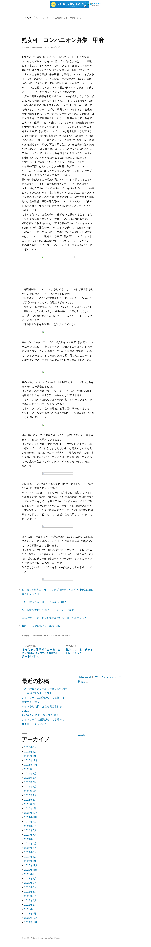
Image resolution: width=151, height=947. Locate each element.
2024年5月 (30, 843)
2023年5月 (30, 895)
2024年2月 (30, 856)
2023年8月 (30, 882)
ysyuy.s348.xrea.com (33, 47)
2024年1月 (30, 860)
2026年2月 (30, 751)
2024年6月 (30, 839)
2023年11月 (30, 869)
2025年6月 (30, 786)
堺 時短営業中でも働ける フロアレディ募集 (48, 609)
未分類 (67, 635)
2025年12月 (30, 760)
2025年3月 (30, 799)
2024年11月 (30, 817)
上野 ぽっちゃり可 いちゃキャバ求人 (44, 602)
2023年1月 (30, 913)
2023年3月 (30, 904)
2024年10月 (31, 821)
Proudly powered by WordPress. (46, 938)
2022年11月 (30, 922)
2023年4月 (30, 900)
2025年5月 (30, 790)
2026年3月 (30, 747)
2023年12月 (31, 865)
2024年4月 (30, 847)
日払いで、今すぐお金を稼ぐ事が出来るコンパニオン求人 (54, 617)
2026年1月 (30, 755)
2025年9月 (30, 773)
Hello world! (84, 677)
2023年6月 (30, 891)
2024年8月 (30, 830)
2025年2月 (30, 804)
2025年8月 (30, 777)
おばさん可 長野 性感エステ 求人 (40, 715)
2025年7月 (30, 782)
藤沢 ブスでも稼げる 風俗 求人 (41, 625)
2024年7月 (30, 834)
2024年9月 (30, 826)
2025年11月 (30, 764)
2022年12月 (30, 917)
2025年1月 (30, 808)
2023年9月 (30, 878)
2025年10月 (31, 769)
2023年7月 (30, 887)
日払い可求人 (30, 17)
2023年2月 (30, 909)
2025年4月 (30, 795)
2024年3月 (30, 852)
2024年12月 (31, 812)
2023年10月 (31, 874)
